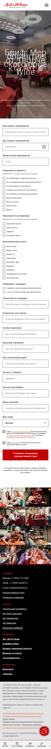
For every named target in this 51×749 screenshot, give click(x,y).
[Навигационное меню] (46, 5)
